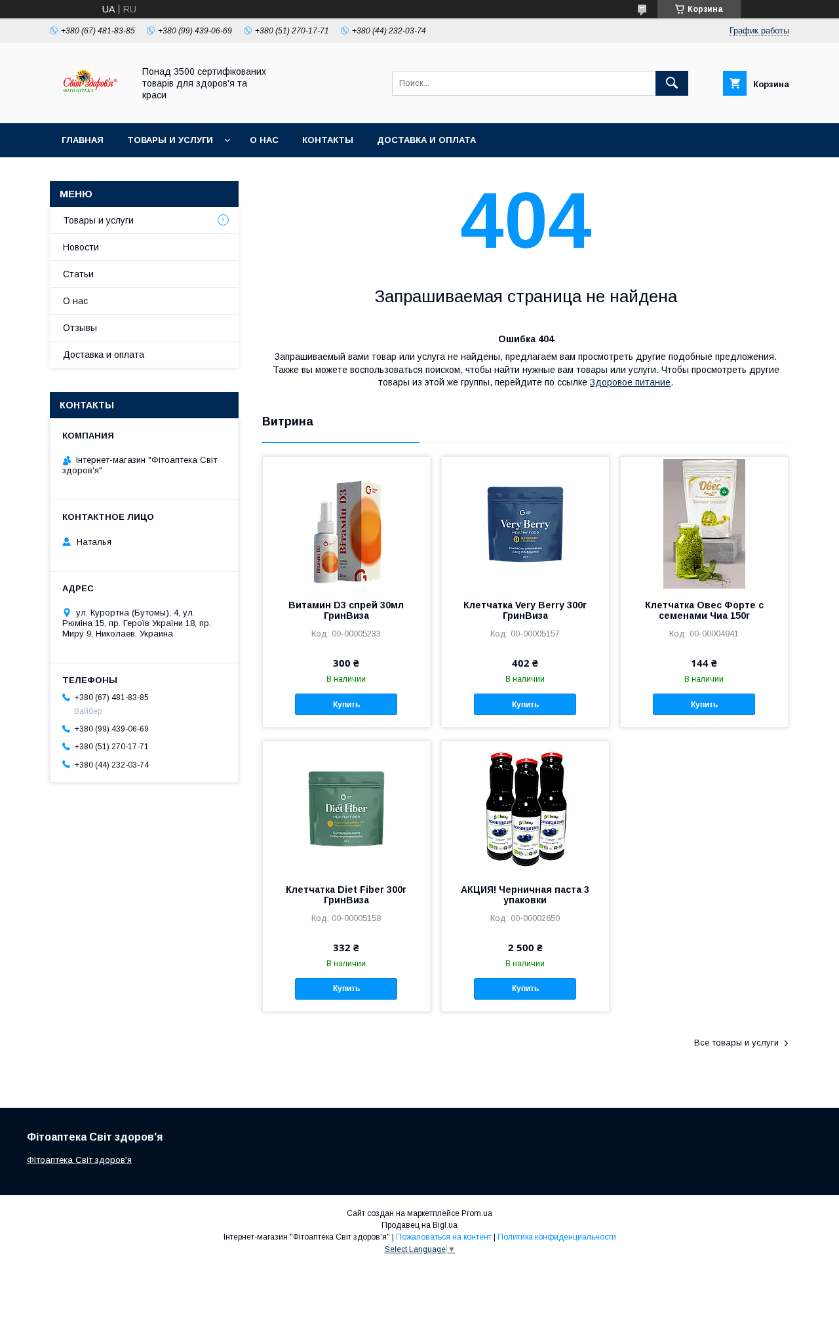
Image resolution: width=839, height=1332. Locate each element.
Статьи (78, 274)
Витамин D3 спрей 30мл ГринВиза (346, 610)
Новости (81, 247)
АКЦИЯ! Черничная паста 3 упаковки (525, 894)
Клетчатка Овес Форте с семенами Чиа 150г (704, 610)
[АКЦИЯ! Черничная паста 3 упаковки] (525, 806)
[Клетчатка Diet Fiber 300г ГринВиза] (346, 806)
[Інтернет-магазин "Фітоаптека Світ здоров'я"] (88, 106)
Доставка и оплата (426, 140)
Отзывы (80, 328)
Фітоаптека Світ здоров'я (79, 1160)
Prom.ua (476, 1213)
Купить (346, 704)
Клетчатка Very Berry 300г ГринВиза (525, 610)
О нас (264, 140)
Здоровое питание (630, 382)
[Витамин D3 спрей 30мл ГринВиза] (346, 522)
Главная (83, 140)
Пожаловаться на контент (444, 1237)
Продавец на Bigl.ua (419, 1225)
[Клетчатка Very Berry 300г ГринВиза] (525, 522)
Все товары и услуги (736, 1043)
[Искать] (671, 83)
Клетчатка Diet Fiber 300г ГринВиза (346, 894)
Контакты (327, 140)
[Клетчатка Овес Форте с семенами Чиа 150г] (704, 522)
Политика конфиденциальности (557, 1237)
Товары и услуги (170, 140)
